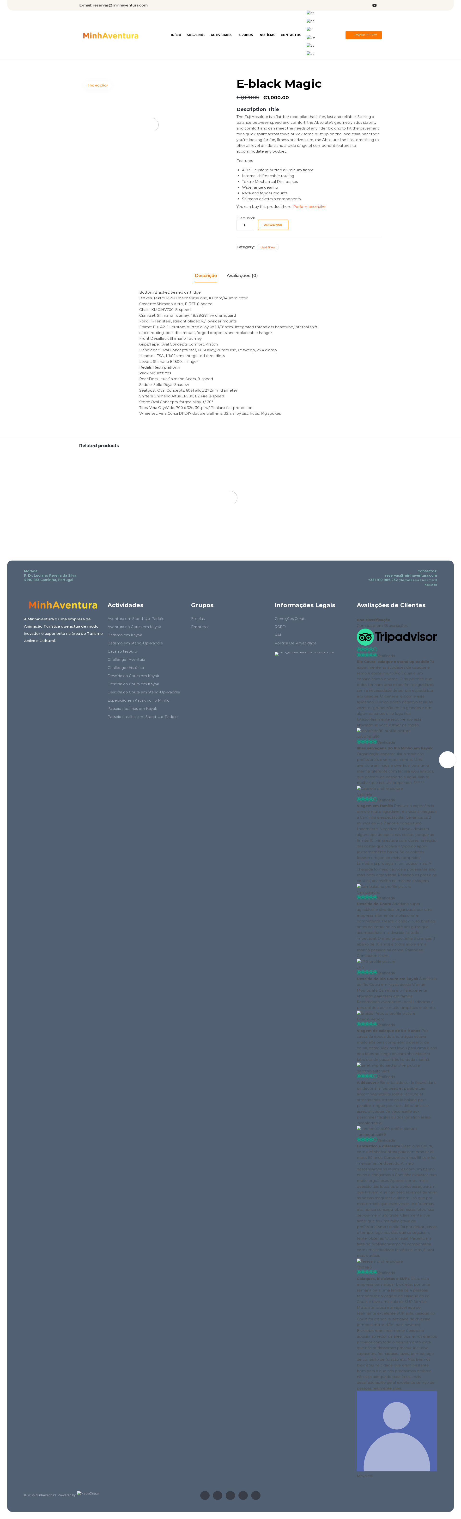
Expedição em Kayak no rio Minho (139, 700)
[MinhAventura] (111, 35)
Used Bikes (268, 247)
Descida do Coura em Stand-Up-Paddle (144, 692)
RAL (278, 635)
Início (176, 35)
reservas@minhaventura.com (120, 5)
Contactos (291, 35)
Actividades (221, 35)
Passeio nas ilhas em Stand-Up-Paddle (143, 716)
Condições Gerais (290, 618)
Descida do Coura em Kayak (133, 675)
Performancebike (309, 206)
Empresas (200, 626)
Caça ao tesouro (122, 651)
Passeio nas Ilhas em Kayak (132, 708)
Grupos (246, 35)
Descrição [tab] (206, 275)
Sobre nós (196, 35)
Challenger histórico (126, 667)
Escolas (198, 618)
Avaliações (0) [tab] (242, 275)
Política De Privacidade (296, 643)
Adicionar (273, 225)
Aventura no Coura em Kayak (134, 626)
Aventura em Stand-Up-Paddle (136, 618)
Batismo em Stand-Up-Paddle (135, 643)
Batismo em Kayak (125, 635)
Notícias (267, 35)
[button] (364, 35)
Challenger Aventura (126, 659)
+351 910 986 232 (383, 580)
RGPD (280, 626)
